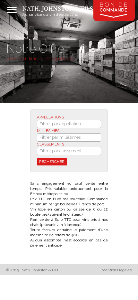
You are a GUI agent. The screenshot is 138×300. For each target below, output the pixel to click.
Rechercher (52, 161)
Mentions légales (117, 270)
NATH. (57, 9)
